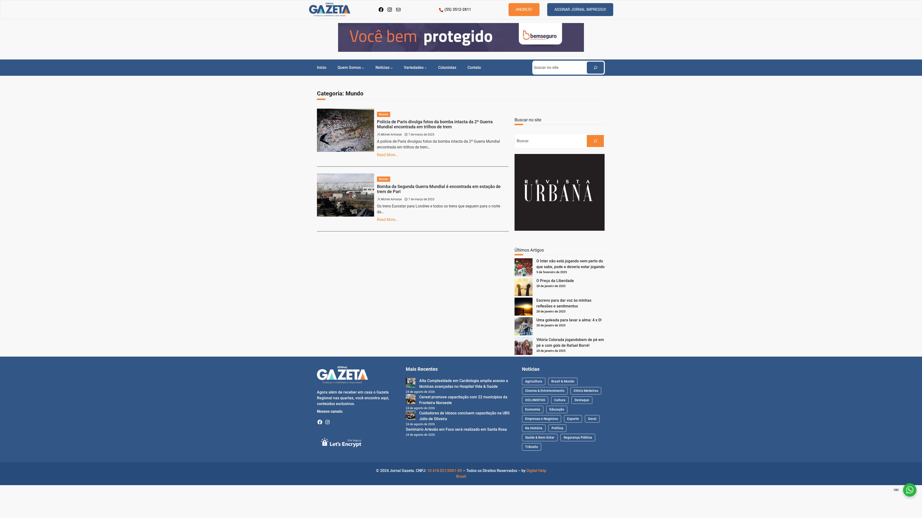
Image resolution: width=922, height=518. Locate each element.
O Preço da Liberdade (555, 280)
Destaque (582, 400)
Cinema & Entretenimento (544, 391)
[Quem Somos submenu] (363, 67)
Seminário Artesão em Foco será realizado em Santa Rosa (456, 429)
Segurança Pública (578, 437)
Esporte (573, 419)
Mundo (383, 114)
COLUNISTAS (535, 400)
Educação (556, 409)
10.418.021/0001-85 (444, 470)
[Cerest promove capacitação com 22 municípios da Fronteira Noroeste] (410, 400)
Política (557, 428)
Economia (532, 409)
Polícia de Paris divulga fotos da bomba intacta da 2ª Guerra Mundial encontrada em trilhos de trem (435, 124)
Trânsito (531, 447)
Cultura (559, 400)
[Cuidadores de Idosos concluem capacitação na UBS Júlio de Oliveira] (410, 416)
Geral (592, 419)
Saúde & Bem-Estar (539, 437)
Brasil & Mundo (562, 381)
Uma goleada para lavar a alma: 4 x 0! (568, 320)
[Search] (595, 67)
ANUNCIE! (524, 9)
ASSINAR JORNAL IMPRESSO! (580, 9)
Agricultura (533, 381)
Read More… (387, 155)
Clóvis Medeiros (586, 391)
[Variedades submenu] (426, 67)
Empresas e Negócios (541, 419)
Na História (533, 428)
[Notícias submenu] (391, 67)
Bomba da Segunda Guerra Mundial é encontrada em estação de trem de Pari (439, 189)
